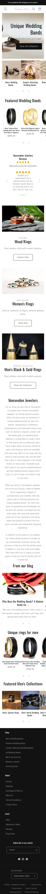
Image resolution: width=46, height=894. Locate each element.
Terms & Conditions (13, 800)
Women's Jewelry (13, 762)
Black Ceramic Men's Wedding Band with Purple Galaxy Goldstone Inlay (30, 664)
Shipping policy (15, 892)
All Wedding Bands (13, 752)
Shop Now (23, 323)
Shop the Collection (29, 46)
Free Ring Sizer (12, 766)
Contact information (32, 892)
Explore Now (23, 257)
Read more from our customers (23, 165)
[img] (23, 162)
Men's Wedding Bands (11, 83)
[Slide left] (17, 91)
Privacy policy (16, 888)
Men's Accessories (13, 757)
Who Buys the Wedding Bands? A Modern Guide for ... (22, 603)
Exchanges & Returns (14, 791)
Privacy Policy (11, 804)
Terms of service (31, 888)
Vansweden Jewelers (18, 885)
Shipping (9, 786)
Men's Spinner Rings (11, 712)
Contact (9, 781)
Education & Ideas (13, 824)
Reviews (9, 829)
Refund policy (36, 885)
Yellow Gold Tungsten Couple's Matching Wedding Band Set (30, 129)
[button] (5, 9)
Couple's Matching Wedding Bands (30, 83)
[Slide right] (29, 91)
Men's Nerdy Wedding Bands (30, 714)
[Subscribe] (36, 850)
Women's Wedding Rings (15, 743)
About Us (9, 795)
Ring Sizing (10, 834)
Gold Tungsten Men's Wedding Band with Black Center (11, 663)
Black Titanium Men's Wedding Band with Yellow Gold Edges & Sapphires (11, 130)
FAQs (8, 820)
